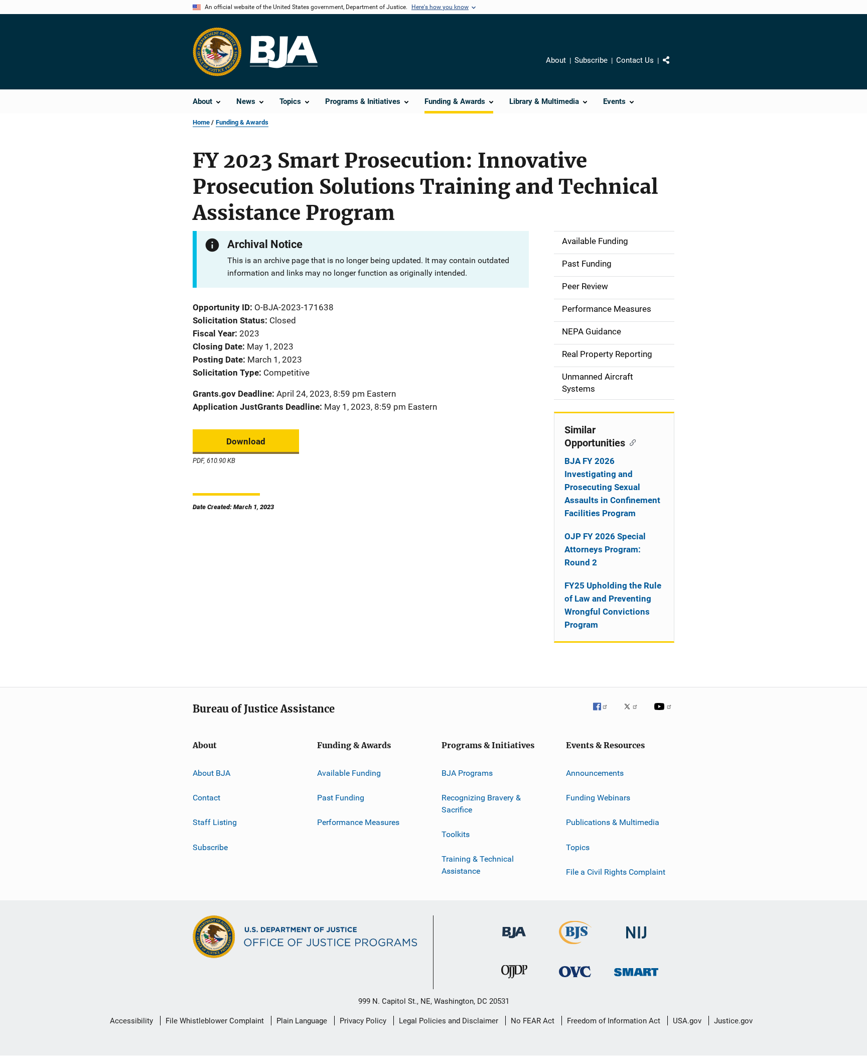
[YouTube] (664, 713)
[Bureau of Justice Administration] (514, 940)
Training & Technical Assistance (478, 865)
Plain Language (301, 1020)
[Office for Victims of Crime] (575, 979)
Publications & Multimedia (612, 822)
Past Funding (340, 797)
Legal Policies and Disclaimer (448, 1020)
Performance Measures (358, 822)
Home (201, 122)
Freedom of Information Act (613, 1020)
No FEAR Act (532, 1020)
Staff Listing (215, 822)
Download (245, 441)
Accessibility (131, 1020)
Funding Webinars (598, 797)
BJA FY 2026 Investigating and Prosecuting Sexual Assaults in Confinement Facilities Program (612, 487)
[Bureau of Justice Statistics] (575, 946)
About (556, 60)
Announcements (595, 772)
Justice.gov (733, 1020)
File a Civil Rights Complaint (615, 872)
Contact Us (635, 60)
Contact (206, 797)
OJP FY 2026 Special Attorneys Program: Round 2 (605, 549)
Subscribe (591, 60)
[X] (634, 713)
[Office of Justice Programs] (217, 51)
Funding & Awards (242, 122)
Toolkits (456, 834)
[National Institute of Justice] (636, 940)
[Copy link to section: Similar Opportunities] (630, 442)
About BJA (211, 772)
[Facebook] (604, 713)
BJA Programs (467, 772)
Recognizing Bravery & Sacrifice (481, 803)
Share (674, 67)
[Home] (284, 52)
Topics (578, 847)
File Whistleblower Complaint (215, 1020)
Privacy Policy (363, 1020)
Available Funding (349, 772)
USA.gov (687, 1020)
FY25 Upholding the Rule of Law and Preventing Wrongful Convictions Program (612, 605)
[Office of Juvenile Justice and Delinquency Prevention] (514, 980)
